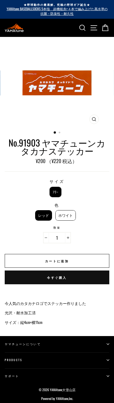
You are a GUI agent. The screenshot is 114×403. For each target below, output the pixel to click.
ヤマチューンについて (23, 344)
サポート (12, 376)
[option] (57, 9)
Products (13, 360)
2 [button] (60, 133)
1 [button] (55, 132)
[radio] (55, 192)
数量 (57, 227)
